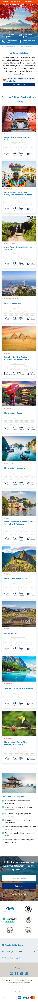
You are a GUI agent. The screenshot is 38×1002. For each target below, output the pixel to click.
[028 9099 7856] (33, 4)
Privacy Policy (29, 988)
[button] (3, 3)
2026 (14, 144)
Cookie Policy (18, 992)
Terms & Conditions (19, 988)
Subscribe (19, 886)
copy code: (19, 84)
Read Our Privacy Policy (19, 894)
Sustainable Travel (9, 988)
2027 (21, 144)
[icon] (36, 2)
